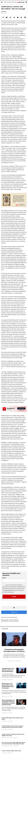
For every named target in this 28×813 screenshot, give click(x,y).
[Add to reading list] (25, 17)
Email (4, 577)
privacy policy (8, 590)
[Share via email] (17, 17)
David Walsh (3, 11)
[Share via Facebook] (3, 17)
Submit (14, 596)
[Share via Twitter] (7, 17)
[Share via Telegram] (14, 17)
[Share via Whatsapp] (10, 17)
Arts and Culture (13, 620)
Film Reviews (4, 620)
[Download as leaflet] (21, 17)
